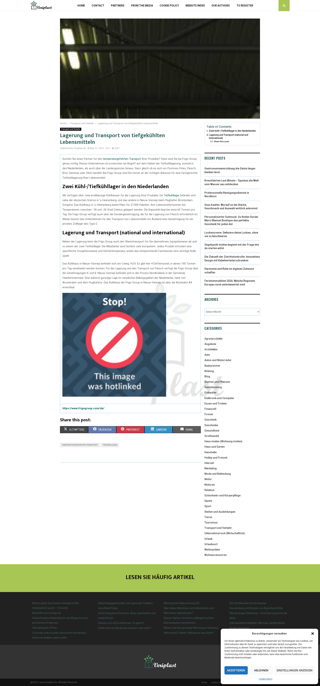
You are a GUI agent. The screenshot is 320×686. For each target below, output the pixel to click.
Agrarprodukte (213, 338)
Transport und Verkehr (70, 129)
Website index (195, 5)
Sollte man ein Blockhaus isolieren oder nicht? (124, 628)
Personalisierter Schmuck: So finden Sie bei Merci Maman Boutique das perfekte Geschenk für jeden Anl (231, 220)
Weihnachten (212, 549)
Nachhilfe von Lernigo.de (46, 612)
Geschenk (210, 419)
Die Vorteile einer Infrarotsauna (247, 603)
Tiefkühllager (171, 195)
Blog (207, 376)
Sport (207, 506)
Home (81, 5)
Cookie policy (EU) (220, 682)
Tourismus (211, 522)
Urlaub (208, 538)
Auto (207, 354)
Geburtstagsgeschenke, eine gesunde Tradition (125, 603)
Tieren (208, 517)
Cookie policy (265, 679)
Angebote (210, 344)
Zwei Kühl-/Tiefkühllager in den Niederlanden (232, 130)
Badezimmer (212, 365)
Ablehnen (261, 670)
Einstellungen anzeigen (294, 670)
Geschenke (211, 425)
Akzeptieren (236, 670)
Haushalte (210, 452)
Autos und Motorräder (217, 360)
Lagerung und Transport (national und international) (228, 136)
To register (244, 5)
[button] (312, 633)
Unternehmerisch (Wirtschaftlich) (224, 533)
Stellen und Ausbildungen (219, 511)
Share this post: (221, 141)
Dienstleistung (213, 387)
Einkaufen (210, 392)
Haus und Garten (214, 446)
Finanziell (210, 408)
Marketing (210, 468)
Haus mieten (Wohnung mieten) (223, 441)
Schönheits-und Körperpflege (222, 495)
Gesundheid (211, 430)
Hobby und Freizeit (215, 457)
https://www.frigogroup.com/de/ (83, 408)
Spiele (208, 500)
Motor (208, 479)
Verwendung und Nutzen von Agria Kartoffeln (256, 608)
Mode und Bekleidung (217, 473)
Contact (98, 5)
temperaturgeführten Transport (122, 159)
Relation (209, 490)
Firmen (208, 414)
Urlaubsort (210, 544)
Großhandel (211, 435)
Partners (117, 5)
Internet (209, 463)
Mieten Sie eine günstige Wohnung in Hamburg (191, 627)
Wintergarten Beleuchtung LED (181, 603)
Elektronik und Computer (219, 398)
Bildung (209, 371)
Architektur (211, 349)
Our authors (220, 5)
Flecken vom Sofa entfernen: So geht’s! (121, 622)
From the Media (142, 5)
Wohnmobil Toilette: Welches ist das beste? (189, 632)
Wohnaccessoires (215, 554)
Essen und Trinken (215, 403)
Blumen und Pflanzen (217, 381)
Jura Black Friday (108, 608)
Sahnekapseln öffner (44, 627)
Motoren (209, 484)
